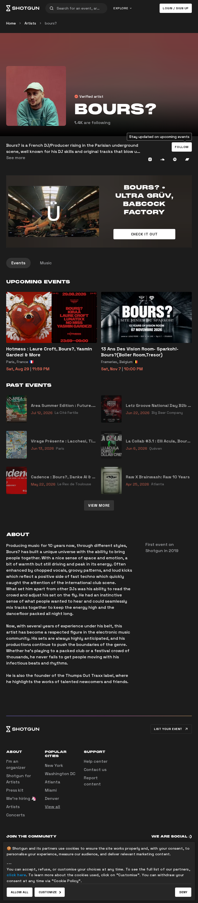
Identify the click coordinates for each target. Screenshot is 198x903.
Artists (30, 23)
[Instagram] (150, 159)
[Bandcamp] (187, 159)
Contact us (95, 769)
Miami (51, 790)
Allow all (19, 892)
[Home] (22, 8)
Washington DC (60, 773)
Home (11, 23)
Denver (52, 798)
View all (52, 806)
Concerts (15, 815)
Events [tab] (18, 263)
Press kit (14, 790)
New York (54, 765)
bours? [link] (51, 23)
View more (99, 505)
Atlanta (52, 782)
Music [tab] (46, 263)
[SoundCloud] (162, 159)
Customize (48, 892)
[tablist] (99, 263)
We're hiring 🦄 (21, 798)
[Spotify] (174, 159)
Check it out (144, 234)
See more (15, 157)
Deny (183, 892)
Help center (96, 761)
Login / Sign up (176, 8)
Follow (182, 147)
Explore (120, 8)
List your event (168, 729)
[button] (182, 147)
